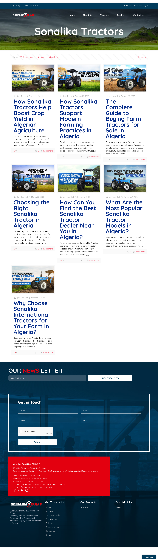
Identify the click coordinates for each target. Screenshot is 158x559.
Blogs (48, 535)
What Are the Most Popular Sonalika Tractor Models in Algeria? (124, 217)
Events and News (53, 527)
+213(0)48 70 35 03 (31, 6)
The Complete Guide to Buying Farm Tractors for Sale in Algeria (123, 119)
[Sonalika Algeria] (25, 15)
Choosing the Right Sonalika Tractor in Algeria (32, 214)
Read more (48, 151)
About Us (50, 511)
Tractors (84, 507)
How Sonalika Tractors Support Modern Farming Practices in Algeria (78, 119)
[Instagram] (19, 6)
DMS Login (128, 6)
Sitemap (119, 507)
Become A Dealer (53, 515)
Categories (28, 57)
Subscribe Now (110, 378)
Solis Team (21, 96)
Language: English (141, 6)
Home (48, 507)
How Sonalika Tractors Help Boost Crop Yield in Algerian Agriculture (32, 116)
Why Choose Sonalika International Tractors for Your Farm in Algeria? (32, 317)
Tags (42, 57)
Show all (142, 57)
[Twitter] (14, 6)
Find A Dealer (51, 519)
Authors (54, 57)
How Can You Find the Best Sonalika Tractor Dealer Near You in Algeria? (78, 220)
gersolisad (113, 96)
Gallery (49, 523)
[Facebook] (11, 6)
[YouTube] (16, 6)
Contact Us (50, 531)
